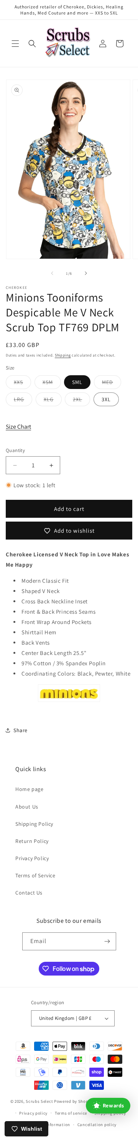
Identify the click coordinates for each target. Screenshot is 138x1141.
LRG (23, 400)
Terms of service (71, 1113)
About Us (26, 806)
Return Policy (32, 841)
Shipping (63, 355)
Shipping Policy (34, 823)
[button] (15, 43)
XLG (53, 400)
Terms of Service (35, 875)
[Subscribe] (107, 941)
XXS (22, 383)
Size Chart (18, 427)
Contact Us (29, 892)
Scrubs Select (39, 1101)
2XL (81, 400)
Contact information (49, 1124)
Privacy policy (33, 1113)
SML (77, 382)
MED (111, 383)
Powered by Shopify (74, 1101)
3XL (106, 399)
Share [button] (20, 730)
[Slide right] (85, 273)
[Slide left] (52, 273)
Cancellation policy (97, 1124)
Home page (29, 789)
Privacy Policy (32, 858)
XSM (52, 383)
